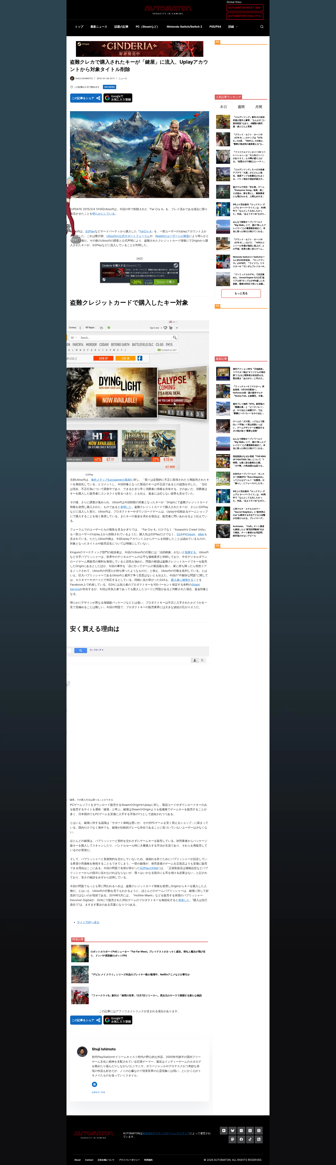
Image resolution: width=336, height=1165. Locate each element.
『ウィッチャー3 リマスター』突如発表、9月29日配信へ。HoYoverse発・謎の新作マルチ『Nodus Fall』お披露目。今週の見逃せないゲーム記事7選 (249, 392)
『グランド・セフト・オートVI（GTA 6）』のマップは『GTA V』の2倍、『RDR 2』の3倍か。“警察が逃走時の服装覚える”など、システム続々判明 (249, 140)
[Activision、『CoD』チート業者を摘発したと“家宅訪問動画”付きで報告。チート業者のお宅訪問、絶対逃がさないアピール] (223, 531)
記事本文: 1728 (98, 1092)
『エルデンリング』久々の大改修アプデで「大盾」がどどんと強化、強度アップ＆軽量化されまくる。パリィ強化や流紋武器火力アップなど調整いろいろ (248, 175)
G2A (180, 534)
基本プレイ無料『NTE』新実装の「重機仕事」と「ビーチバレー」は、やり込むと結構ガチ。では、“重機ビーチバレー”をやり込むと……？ (248, 410)
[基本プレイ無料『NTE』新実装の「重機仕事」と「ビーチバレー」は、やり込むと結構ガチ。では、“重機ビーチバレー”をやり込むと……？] (223, 409)
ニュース (123, 78)
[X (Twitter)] (250, 1131)
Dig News (109, 87)
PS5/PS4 (215, 26)
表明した (126, 507)
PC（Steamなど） (148, 26)
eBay (201, 534)
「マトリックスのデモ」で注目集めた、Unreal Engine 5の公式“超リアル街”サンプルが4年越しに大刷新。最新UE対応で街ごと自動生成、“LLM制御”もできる (249, 280)
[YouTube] (224, 1131)
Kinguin (190, 534)
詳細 (231, 26)
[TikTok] (250, 1139)
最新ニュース (98, 26)
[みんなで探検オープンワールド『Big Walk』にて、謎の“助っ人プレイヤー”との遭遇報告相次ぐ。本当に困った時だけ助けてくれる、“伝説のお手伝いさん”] (223, 444)
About (77, 1160)
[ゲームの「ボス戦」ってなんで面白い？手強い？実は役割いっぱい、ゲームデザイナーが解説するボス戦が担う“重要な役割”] (223, 426)
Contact (89, 1160)
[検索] (261, 26)
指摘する (190, 552)
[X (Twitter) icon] (94, 1084)
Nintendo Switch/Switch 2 (184, 26)
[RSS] (259, 1139)
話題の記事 (121, 26)
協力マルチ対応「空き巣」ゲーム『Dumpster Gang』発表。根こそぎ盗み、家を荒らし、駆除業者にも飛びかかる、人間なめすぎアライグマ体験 (248, 193)
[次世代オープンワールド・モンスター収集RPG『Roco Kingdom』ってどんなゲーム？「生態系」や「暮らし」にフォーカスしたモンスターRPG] (223, 479)
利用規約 (148, 1160)
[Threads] (259, 1131)
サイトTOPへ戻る (88, 922)
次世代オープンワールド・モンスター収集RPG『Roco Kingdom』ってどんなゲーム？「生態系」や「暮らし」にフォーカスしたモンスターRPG (249, 480)
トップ (79, 26)
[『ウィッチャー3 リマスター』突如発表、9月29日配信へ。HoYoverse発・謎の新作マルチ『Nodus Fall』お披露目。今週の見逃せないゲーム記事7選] (223, 391)
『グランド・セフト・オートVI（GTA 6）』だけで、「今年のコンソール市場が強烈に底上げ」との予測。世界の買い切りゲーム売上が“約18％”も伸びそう (248, 245)
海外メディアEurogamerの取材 (111, 479)
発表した (184, 900)
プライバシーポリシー (129, 1160)
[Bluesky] (232, 1131)
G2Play (90, 231)
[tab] (223, 107)
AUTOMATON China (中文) (245, 15)
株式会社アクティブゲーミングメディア (166, 1133)
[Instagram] (241, 1131)
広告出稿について (106, 1160)
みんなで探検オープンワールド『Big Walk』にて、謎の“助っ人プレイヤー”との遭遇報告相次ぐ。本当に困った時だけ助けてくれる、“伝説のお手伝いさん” (249, 228)
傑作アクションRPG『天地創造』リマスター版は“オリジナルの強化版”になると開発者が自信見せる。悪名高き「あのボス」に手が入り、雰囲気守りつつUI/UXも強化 (249, 375)
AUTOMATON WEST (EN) (244, 7)
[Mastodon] (232, 1139)
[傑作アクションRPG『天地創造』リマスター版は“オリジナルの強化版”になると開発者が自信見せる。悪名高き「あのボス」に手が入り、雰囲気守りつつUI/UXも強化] (223, 374)
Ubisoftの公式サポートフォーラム (128, 236)
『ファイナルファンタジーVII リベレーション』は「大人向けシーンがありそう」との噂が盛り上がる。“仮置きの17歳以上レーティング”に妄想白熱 (249, 158)
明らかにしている (103, 213)
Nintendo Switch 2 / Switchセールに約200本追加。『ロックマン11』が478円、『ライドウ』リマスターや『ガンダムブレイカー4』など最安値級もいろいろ (249, 263)
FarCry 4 (145, 231)
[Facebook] (241, 1139)
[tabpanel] (241, 205)
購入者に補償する (182, 580)
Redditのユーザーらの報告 (172, 236)
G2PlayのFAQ (149, 868)
